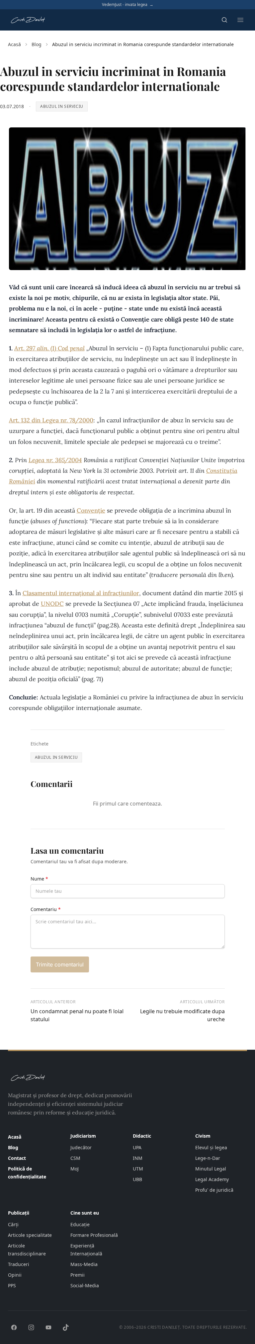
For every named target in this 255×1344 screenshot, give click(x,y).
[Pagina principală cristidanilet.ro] (27, 20)
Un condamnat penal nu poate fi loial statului (77, 1015)
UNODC (52, 603)
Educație (80, 1224)
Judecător (81, 1147)
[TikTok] (66, 1327)
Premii (77, 1275)
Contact (17, 1158)
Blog (37, 44)
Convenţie (91, 510)
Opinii (15, 1275)
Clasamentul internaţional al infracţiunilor (81, 593)
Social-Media (84, 1285)
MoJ (74, 1169)
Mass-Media (84, 1264)
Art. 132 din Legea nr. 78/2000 (51, 420)
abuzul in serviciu (61, 106)
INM (137, 1158)
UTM (138, 1169)
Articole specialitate (30, 1235)
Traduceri (18, 1264)
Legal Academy (212, 1179)
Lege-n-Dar (207, 1158)
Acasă (14, 44)
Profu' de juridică (214, 1190)
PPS (12, 1285)
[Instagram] (31, 1327)
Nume (39, 879)
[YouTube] (48, 1327)
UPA (137, 1147)
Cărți (13, 1224)
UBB (137, 1179)
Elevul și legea (211, 1147)
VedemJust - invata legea (127, 4)
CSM (75, 1158)
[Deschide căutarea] (224, 20)
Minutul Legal (210, 1169)
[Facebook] (14, 1327)
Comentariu (46, 909)
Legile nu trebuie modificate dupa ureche (182, 1015)
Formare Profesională (94, 1235)
